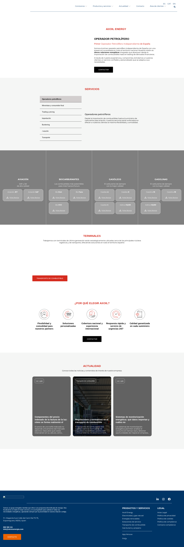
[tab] (61, 99)
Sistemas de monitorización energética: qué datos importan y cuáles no (132, 420)
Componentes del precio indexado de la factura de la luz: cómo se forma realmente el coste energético (51, 421)
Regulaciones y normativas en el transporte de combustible (91, 421)
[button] (81, 6)
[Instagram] (163, 499)
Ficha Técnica (14, 197)
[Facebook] (169, 499)
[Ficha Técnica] (7, 197)
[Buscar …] (174, 7)
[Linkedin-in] (157, 499)
